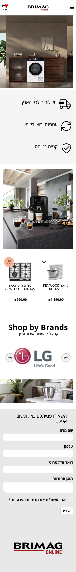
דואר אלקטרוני (61, 462)
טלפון (68, 446)
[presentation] (10, 357)
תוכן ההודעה (62, 478)
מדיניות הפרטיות (25, 499)
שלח (66, 511)
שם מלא (66, 430)
